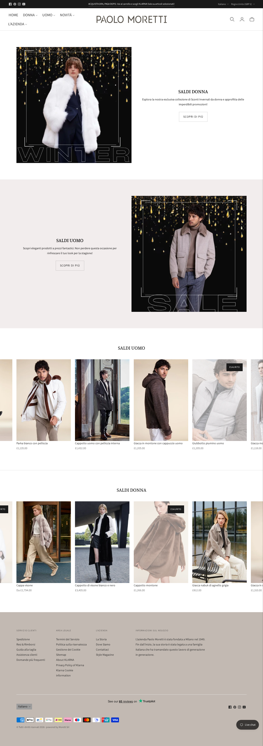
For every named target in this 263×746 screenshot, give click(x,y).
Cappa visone (24, 585)
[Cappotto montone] (161, 542)
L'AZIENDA (16, 24)
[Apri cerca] (232, 19)
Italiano (222, 4)
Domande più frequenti (30, 660)
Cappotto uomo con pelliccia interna (97, 443)
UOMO (47, 15)
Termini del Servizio (68, 639)
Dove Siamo (103, 644)
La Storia (101, 639)
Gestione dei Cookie (68, 649)
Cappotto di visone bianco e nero (95, 585)
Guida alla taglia (26, 649)
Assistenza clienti (26, 654)
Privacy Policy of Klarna (70, 665)
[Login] (242, 19)
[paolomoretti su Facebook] (10, 4)
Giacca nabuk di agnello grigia (210, 585)
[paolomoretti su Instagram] (19, 4)
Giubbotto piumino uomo (208, 443)
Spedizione (23, 639)
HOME (13, 15)
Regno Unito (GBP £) (241, 4)
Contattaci (102, 649)
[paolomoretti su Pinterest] (14, 4)
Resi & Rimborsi (25, 644)
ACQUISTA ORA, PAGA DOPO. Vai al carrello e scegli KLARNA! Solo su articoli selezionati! (131, 3)
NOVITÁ (66, 15)
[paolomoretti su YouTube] (23, 4)
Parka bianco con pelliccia (32, 443)
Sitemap (61, 654)
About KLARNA (65, 660)
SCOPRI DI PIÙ (193, 116)
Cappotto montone (146, 585)
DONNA (29, 15)
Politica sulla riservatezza (71, 644)
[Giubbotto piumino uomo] (219, 400)
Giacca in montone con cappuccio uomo (158, 443)
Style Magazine (105, 654)
